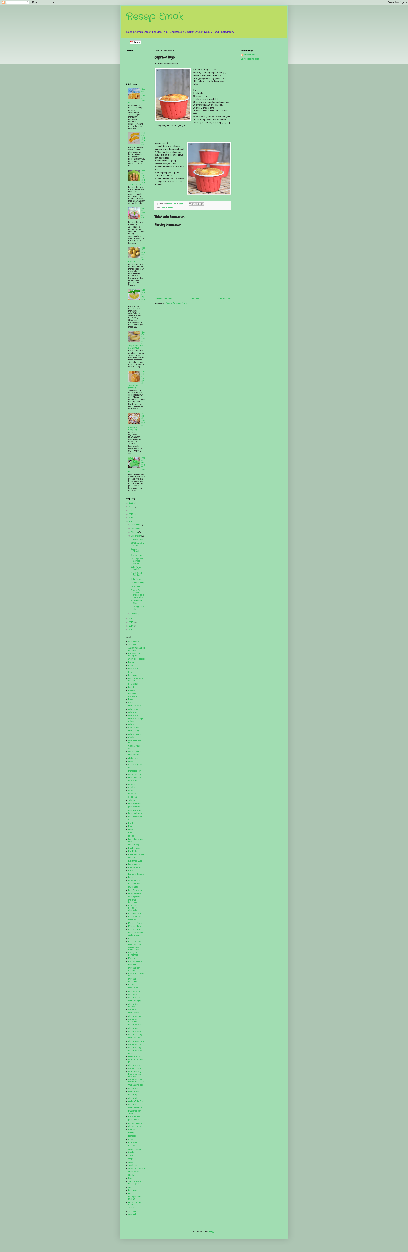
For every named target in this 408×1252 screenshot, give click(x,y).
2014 (131, 626)
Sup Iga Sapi (136, 555)
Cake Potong (136, 579)
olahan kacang (134, 1025)
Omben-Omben (135, 1108)
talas (130, 1193)
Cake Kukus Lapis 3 (136, 568)
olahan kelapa (134, 1031)
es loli (130, 790)
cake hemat (133, 709)
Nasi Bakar (133, 988)
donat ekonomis (135, 774)
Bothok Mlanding (136, 550)
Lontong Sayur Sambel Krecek (137, 561)
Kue (130, 833)
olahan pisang (134, 1068)
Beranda (195, 298)
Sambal (131, 1152)
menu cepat (133, 938)
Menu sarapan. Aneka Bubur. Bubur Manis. (134, 947)
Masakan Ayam (135, 923)
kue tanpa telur (134, 864)
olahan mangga (135, 1047)
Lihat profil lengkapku (250, 59)
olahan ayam (134, 997)
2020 (131, 510)
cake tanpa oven (135, 734)
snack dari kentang (136, 1168)
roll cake (132, 1139)
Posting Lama (224, 298)
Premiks (131, 1129)
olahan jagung (134, 1016)
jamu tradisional (135, 813)
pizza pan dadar (135, 1123)
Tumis (131, 1208)
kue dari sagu (134, 845)
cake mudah (133, 727)
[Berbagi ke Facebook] (199, 204)
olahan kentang (135, 1035)
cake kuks (132, 712)
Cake (163, 208)
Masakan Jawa (134, 926)
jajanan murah (134, 810)
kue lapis (132, 858)
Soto (130, 1178)
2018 (131, 518)
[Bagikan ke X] (196, 204)
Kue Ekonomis (134, 848)
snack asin (133, 1165)
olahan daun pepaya (133, 1005)
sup (129, 1187)
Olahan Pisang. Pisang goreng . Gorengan (135, 1073)
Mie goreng (133, 958)
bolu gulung (133, 675)
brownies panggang (132, 695)
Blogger (212, 1232)
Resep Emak (154, 17)
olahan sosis (133, 1088)
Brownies (132, 690)
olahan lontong (134, 1044)
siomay (131, 1162)
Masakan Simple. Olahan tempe (135, 934)
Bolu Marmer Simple (136, 602)
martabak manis (135, 913)
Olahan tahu (133, 1091)
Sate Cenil (135, 586)
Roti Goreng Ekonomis (143, 139)
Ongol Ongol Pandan (136, 574)
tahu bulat (132, 1190)
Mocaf (131, 984)
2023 (131, 503)
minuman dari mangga (134, 969)
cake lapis (132, 724)
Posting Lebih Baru (163, 298)
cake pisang (133, 731)
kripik (130, 829)
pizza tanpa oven (135, 1126)
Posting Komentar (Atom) (176, 303)
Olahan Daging (135, 1001)
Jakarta (136, 42)
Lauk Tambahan (135, 890)
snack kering (133, 1172)
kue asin (132, 836)
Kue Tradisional (135, 867)
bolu (130, 672)
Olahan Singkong (135, 1085)
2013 (131, 630)
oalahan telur (134, 994)
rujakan (131, 1146)
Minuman (132, 965)
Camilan (132, 737)
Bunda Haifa (249, 55)
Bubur (131, 699)
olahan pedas (134, 1065)
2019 (131, 514)
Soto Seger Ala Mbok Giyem (134, 1182)
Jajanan (131, 800)
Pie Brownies (134, 1116)
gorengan (132, 797)
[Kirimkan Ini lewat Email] (190, 204)
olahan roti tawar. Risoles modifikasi (136, 1080)
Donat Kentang (134, 777)
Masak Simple (134, 916)
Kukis (130, 871)
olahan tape (133, 1095)
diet (129, 768)
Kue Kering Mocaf (136, 854)
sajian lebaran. (134, 1149)
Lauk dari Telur (134, 884)
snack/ (131, 1175)
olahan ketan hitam (136, 1041)
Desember (136, 525)
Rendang (132, 1136)
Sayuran (132, 1155)
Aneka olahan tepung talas (134, 654)
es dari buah (133, 781)
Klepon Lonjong (138, 583)
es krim (131, 787)
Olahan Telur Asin (136, 1101)
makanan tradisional (132, 901)
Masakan (132, 920)
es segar (132, 794)
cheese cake (133, 755)
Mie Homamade (135, 961)
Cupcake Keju (137, 539)
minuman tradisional (132, 980)
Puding (131, 1133)
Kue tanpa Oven (135, 861)
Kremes (131, 826)
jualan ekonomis (135, 816)
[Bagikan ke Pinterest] (202, 204)
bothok (131, 687)
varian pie (132, 1214)
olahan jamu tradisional (133, 1020)
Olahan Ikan (133, 1013)
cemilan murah (134, 751)
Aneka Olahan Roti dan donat (136, 649)
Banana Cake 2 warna (137, 544)
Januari (134, 614)
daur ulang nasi (135, 764)
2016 (131, 618)
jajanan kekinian (135, 803)
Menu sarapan (134, 941)
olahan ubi (133, 1104)
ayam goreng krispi (136, 659)
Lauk (130, 877)
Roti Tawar (133, 1142)
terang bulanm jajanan (134, 1198)
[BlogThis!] (193, 204)
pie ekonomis (134, 1120)
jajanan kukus (134, 807)
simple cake (133, 1159)
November (136, 528)
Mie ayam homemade (133, 954)
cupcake (169, 208)
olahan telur (133, 1098)
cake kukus (133, 715)
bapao (131, 665)
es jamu (131, 784)
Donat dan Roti (134, 771)
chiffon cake (133, 758)
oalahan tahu (134, 991)
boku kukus (133, 668)
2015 (131, 622)
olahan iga (133, 1009)
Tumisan (132, 1211)
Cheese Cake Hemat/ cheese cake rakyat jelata (137, 593)
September (136, 536)
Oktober (134, 532)
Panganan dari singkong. (134, 1112)
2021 (131, 507)
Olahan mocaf (134, 1056)
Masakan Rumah (135, 929)
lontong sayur (134, 897)
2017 (131, 522)
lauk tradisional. (135, 893)
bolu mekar (133, 684)
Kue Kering (133, 851)
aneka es (132, 644)
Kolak (130, 823)
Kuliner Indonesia (136, 874)
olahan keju (133, 1028)
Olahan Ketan (134, 1038)
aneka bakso (133, 641)
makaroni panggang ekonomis (132, 907)
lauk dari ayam (134, 880)
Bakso (131, 662)
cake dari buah (134, 706)
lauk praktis (133, 887)
